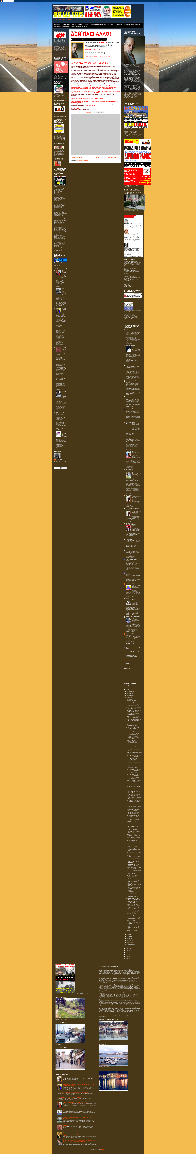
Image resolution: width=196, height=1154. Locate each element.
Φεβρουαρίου (130, 944)
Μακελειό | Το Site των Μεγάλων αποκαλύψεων (131, 656)
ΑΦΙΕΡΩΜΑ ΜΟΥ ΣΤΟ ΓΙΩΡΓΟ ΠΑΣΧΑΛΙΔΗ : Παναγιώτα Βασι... (133, 764)
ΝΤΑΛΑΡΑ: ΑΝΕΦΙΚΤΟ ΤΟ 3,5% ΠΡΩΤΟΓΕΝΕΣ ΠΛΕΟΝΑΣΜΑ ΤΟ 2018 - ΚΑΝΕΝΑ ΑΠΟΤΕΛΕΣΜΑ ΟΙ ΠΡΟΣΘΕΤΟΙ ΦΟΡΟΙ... (133, 603)
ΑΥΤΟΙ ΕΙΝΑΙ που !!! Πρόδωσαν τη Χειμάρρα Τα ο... (133, 708)
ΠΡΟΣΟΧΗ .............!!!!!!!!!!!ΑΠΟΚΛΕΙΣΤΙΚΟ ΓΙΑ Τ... (132, 717)
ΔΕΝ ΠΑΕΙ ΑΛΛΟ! (130, 873)
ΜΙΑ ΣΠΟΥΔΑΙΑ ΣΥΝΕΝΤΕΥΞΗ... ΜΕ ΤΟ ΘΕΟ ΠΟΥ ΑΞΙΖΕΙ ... (133, 775)
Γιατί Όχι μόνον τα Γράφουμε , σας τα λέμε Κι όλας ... (133, 784)
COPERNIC (127, 277)
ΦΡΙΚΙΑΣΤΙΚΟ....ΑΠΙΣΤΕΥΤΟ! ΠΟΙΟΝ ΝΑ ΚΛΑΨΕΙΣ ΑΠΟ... (133, 835)
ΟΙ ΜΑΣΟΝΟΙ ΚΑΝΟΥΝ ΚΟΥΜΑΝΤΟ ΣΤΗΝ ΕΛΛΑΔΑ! (64, 273)
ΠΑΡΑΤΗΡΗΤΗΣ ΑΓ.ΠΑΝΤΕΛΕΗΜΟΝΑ (131, 524)
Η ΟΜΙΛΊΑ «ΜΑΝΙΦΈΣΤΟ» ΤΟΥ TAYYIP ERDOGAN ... (133, 868)
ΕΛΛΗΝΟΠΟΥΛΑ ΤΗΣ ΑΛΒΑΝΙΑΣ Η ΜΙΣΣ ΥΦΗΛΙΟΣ (69, 1097)
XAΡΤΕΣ (126, 269)
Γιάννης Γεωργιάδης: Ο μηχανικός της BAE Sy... (132, 902)
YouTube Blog (129, 660)
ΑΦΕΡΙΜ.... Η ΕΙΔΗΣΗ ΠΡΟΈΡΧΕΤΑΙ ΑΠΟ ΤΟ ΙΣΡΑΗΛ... (132, 877)
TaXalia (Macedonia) (130, 345)
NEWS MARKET (111, 24)
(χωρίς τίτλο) (66, 1077)
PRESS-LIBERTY (130, 550)
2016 (127, 948)
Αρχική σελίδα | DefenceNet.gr (133, 651)
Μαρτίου (129, 942)
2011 (127, 958)
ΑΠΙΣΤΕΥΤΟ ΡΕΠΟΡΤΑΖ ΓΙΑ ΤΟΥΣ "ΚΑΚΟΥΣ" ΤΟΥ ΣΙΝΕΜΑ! (133, 826)
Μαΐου (128, 938)
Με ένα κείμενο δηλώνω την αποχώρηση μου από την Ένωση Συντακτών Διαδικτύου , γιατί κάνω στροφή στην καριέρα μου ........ (79, 1141)
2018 (127, 687)
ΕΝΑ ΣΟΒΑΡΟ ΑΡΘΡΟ (131, 767)
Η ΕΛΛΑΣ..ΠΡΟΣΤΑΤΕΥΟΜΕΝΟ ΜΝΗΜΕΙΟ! (132, 24)
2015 (127, 950)
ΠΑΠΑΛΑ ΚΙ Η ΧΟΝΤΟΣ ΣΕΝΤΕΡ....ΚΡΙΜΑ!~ (131, 931)
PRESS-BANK (129, 495)
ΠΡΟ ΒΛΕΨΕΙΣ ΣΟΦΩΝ (132, 829)
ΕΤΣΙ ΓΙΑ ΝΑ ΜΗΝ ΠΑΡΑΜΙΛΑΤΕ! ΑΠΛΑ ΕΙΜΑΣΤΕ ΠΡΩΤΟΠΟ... (132, 741)
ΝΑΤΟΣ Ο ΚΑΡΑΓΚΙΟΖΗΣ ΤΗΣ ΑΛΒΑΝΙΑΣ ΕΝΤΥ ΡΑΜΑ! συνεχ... (133, 923)
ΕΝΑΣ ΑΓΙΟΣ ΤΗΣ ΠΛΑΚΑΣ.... (133, 819)
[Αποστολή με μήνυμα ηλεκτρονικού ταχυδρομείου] (97, 112)
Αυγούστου (129, 699)
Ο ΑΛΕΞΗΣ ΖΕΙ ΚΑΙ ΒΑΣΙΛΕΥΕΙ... (60, 365)
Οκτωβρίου (129, 695)
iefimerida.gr (129, 365)
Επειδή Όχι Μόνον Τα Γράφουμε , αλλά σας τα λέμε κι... (133, 798)
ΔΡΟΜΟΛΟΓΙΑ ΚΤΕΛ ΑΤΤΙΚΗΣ (131, 279)
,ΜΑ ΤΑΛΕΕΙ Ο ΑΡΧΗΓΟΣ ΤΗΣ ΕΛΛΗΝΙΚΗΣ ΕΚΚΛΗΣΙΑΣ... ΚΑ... (133, 749)
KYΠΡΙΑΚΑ (126, 284)
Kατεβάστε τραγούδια (129, 275)
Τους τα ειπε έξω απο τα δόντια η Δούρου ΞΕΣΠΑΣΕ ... (133, 853)
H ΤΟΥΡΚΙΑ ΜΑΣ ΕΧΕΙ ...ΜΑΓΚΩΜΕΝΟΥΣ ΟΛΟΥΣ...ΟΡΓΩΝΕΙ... (131, 760)
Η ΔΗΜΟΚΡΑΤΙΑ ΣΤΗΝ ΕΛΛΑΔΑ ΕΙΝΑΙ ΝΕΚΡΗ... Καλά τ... (133, 711)
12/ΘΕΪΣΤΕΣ (127, 280)
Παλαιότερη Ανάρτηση (113, 157)
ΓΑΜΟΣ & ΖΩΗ (129, 539)
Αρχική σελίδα (57, 24)
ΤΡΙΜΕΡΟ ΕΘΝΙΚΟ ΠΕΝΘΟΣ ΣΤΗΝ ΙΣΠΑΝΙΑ (133, 832)
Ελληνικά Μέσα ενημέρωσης (130, 261)
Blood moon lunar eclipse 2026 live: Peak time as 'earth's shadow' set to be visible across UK (136, 426)
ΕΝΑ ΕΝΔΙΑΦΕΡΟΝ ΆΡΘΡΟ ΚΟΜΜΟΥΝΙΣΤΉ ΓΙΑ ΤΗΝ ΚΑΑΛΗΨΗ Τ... (132, 861)
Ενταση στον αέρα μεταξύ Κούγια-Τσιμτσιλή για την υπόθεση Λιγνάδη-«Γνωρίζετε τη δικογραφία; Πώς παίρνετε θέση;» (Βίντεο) (133, 456)
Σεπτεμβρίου (130, 697)
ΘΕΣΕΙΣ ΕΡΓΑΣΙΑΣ (130, 920)
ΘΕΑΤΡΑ (126, 282)
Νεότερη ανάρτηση (76, 157)
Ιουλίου (128, 934)
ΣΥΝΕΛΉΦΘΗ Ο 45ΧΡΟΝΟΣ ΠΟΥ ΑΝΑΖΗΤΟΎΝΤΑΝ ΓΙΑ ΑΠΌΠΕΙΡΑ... (133, 791)
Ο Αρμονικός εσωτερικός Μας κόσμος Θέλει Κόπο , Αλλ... (133, 918)
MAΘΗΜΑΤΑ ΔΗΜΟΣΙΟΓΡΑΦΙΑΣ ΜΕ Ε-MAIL (98, 24)
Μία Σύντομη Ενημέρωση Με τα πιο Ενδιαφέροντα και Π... (133, 704)
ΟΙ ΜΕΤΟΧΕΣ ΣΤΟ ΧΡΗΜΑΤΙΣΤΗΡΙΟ (132, 262)
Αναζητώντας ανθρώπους (130, 276)
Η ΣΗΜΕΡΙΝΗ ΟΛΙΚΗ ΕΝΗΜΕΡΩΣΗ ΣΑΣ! (61, 26)
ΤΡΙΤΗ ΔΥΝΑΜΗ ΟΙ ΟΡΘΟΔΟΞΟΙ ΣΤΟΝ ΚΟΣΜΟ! (64, 435)
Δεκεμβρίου (129, 691)
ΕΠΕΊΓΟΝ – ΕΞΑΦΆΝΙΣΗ (64, 349)
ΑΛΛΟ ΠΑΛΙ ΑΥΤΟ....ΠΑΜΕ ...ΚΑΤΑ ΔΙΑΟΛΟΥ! (132, 728)
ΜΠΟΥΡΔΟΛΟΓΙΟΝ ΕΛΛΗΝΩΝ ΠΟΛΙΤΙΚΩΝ (79, 26)
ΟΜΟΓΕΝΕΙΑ (127, 285)
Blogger (102, 1149)
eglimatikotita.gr (129, 451)
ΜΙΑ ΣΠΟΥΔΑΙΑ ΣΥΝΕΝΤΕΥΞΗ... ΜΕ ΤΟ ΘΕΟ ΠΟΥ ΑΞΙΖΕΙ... (133, 756)
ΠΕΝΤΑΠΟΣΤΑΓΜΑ (130, 643)
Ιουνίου (128, 936)
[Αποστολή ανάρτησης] (94, 112)
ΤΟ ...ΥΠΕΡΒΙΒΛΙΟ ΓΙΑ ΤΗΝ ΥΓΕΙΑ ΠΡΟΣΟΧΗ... (132, 908)
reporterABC (59, 459)
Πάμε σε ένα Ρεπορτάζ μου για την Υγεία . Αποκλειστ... (133, 810)
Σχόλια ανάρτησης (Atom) (82, 160)
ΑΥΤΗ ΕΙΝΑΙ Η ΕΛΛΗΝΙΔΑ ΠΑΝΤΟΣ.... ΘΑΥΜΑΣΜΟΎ (133, 899)
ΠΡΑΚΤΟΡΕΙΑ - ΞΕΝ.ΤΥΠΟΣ (77, 24)
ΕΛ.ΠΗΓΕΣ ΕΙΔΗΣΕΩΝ (66, 24)
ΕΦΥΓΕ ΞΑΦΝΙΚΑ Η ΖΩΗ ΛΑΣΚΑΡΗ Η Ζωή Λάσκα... (133, 822)
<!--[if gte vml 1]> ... (130, 731)
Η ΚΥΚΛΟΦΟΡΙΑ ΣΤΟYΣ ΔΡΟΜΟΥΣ (132, 263)
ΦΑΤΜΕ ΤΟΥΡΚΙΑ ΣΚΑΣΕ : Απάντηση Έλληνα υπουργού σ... (133, 842)
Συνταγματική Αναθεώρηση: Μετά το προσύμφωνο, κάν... (133, 733)
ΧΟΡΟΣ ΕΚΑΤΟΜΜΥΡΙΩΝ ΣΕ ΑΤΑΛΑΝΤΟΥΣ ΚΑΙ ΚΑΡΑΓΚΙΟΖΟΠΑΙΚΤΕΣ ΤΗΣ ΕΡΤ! (61, 331)
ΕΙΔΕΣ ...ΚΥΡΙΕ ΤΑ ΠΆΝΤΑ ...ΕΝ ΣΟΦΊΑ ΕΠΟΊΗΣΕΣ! (133, 778)
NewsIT (127, 329)
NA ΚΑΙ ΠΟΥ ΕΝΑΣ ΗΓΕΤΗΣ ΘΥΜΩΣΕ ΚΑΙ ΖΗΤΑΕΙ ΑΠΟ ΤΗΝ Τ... (133, 849)
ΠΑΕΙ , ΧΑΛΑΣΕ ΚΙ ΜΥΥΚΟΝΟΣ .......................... (133, 871)
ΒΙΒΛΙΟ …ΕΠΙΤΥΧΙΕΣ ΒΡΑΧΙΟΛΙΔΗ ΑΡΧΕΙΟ (132, 895)
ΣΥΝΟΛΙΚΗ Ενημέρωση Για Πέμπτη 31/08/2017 (132, 714)
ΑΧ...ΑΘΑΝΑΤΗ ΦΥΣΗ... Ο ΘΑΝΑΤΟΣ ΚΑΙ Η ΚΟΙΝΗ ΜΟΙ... (132, 817)
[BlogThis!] (98, 112)
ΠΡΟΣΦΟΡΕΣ (127, 283)
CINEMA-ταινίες (127, 273)
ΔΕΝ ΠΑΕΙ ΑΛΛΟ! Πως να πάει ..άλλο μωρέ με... (133, 701)
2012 (127, 956)
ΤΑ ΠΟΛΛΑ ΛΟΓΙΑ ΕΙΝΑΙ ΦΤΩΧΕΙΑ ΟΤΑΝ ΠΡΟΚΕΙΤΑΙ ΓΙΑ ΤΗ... (133, 806)
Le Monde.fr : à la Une (131, 408)
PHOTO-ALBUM (119, 24)
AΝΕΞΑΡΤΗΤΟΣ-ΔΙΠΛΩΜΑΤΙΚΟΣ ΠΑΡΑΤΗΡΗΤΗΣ (129, 471)
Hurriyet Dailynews (130, 396)
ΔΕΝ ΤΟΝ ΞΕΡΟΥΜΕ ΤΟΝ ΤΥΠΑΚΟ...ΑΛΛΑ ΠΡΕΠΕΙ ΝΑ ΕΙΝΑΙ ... (133, 927)
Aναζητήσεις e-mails (128, 278)
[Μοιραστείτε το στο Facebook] (101, 112)
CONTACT (86, 24)
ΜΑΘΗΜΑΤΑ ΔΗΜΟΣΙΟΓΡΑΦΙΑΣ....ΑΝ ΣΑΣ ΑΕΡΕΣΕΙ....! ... (133, 884)
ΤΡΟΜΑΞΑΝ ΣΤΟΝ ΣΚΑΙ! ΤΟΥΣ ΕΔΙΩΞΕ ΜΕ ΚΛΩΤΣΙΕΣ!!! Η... (133, 846)
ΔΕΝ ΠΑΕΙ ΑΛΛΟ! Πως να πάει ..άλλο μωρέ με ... (133, 914)
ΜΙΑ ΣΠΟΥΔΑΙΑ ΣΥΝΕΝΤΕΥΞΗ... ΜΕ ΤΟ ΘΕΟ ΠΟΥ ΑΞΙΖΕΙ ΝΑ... (133, 802)
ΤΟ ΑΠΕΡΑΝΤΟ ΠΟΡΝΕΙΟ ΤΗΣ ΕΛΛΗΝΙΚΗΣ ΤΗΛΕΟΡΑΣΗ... (133, 888)
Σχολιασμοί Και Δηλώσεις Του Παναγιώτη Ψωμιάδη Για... (133, 911)
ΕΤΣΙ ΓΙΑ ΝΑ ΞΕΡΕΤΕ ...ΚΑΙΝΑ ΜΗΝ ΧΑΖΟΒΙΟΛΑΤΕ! (133, 781)
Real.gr (127, 663)
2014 (127, 952)
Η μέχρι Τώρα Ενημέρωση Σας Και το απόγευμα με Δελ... (133, 795)
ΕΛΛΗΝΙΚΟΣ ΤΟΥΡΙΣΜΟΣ (130, 267)
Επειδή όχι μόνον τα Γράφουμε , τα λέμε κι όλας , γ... (133, 745)
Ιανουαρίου (129, 946)
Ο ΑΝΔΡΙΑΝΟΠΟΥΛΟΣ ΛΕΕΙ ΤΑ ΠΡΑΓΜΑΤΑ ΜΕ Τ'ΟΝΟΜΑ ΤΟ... (133, 721)
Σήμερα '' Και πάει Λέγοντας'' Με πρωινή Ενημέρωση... (133, 724)
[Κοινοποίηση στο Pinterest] (103, 112)
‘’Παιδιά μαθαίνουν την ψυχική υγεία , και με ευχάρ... (133, 881)
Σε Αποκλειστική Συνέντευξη (132, 772)
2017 (127, 689)
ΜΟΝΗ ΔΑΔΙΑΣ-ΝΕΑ (130, 584)
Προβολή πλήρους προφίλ (60, 461)
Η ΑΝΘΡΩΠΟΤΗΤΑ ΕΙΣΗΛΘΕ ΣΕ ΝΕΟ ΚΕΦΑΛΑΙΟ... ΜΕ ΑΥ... (133, 905)
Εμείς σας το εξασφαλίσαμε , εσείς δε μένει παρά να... (132, 813)
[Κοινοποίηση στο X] (100, 112)
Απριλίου (129, 940)
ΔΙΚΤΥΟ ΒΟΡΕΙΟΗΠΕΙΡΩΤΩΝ (132, 616)
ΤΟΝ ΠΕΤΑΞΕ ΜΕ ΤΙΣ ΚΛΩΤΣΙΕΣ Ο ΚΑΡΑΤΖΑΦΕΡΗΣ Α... (131, 892)
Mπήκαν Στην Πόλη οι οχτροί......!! (131, 634)
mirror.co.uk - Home (130, 422)
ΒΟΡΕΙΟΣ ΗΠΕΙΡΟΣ (128, 286)
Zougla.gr (128, 438)
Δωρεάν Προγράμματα (129, 270)
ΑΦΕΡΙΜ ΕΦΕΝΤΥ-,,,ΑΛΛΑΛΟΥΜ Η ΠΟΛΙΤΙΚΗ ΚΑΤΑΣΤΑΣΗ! (133, 857)
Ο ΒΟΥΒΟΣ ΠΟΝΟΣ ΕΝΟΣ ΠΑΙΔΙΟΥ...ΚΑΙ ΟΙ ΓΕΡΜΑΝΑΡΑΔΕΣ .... (61, 378)
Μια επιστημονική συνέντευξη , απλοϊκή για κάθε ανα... (133, 838)
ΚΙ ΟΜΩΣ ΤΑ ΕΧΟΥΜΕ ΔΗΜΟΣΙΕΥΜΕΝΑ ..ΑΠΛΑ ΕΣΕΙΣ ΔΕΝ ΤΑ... (132, 737)
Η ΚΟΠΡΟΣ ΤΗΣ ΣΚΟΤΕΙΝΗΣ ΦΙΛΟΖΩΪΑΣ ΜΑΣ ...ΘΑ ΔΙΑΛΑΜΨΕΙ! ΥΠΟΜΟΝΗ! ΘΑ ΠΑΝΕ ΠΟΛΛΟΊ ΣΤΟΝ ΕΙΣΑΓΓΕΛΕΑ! (61, 416)
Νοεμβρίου (129, 693)
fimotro (127, 598)
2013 (127, 954)
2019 (127, 685)
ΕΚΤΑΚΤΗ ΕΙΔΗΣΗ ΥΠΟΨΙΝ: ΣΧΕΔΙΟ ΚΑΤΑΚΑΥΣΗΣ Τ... (133, 865)
